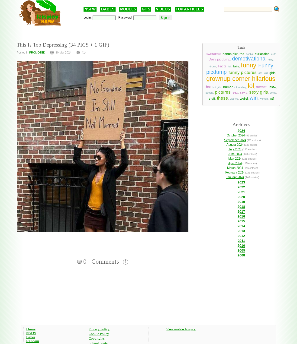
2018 (241, 206)
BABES (108, 9)
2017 (241, 211)
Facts (222, 66)
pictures (223, 92)
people (209, 92)
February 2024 (235, 172)
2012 (241, 236)
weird (244, 98)
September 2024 (235, 140)
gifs (260, 73)
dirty (270, 59)
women (264, 98)
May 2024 (235, 158)
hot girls (217, 87)
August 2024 (234, 144)
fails (236, 66)
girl (266, 73)
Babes (30, 337)
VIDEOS (163, 9)
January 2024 (235, 177)
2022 (241, 187)
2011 (241, 241)
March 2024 (235, 168)
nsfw (272, 87)
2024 (241, 131)
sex (235, 92)
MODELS (128, 9)
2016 (241, 216)
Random (32, 341)
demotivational (249, 59)
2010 (241, 245)
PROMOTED (37, 52)
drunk (213, 66)
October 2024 (236, 135)
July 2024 (235, 149)
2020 (241, 197)
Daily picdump (219, 59)
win (254, 98)
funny (248, 65)
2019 (241, 202)
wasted (234, 98)
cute (273, 54)
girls (272, 73)
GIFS (146, 9)
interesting (240, 87)
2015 (241, 221)
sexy (243, 92)
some (273, 92)
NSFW (90, 9)
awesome (213, 54)
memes (262, 87)
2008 (241, 255)
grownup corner (228, 78)
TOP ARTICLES (189, 9)
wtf (272, 98)
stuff (212, 98)
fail (229, 66)
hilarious (263, 78)
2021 (241, 192)
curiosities (262, 54)
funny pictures (243, 72)
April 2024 (235, 163)
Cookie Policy (99, 334)
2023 (241, 182)
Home (31, 329)
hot (208, 87)
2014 (241, 226)
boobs (249, 54)
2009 (241, 250)
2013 (241, 231)
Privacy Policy (99, 329)
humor (227, 87)
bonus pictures (233, 54)
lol (251, 85)
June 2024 (235, 154)
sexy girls (258, 92)
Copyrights (97, 338)
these (222, 98)
